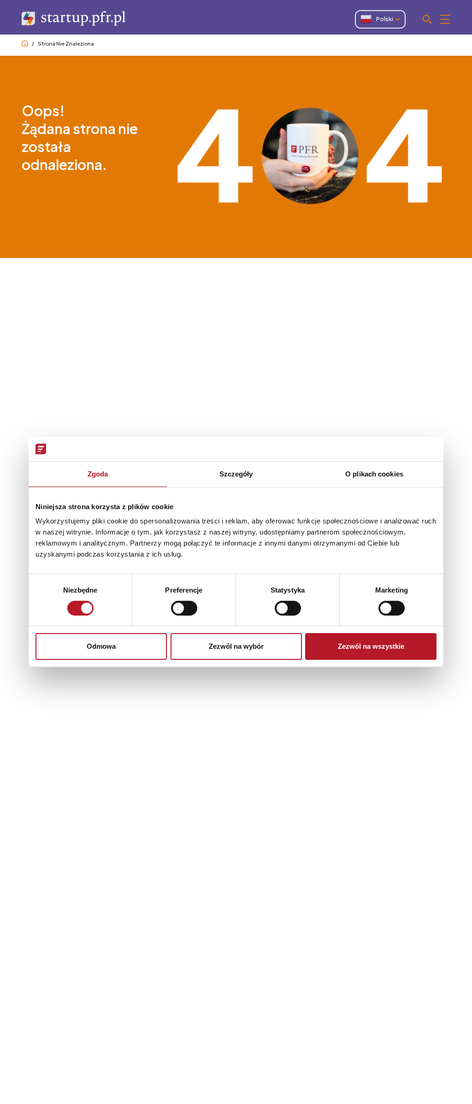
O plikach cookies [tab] (374, 473)
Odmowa (101, 646)
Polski (384, 19)
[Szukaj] (436, 19)
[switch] (184, 608)
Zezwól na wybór (236, 646)
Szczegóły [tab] (236, 473)
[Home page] (25, 43)
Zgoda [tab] (98, 473)
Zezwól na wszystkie (371, 646)
